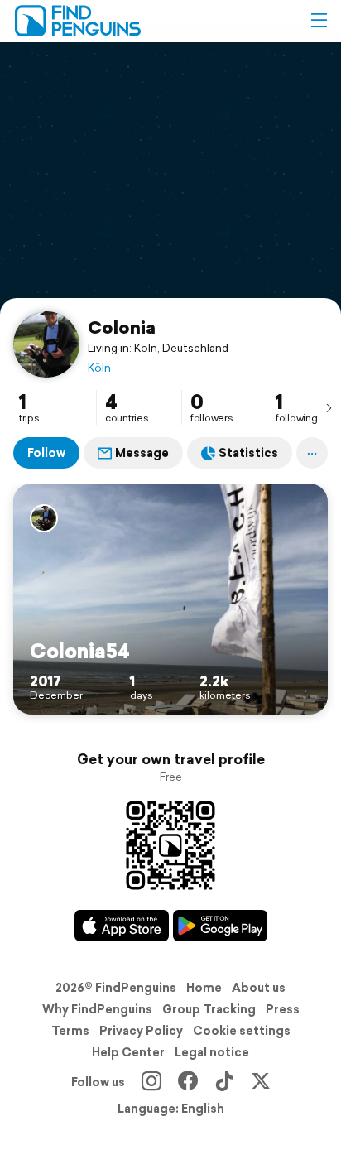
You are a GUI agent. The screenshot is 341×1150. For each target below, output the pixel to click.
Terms (70, 1030)
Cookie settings (242, 1030)
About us (259, 987)
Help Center (128, 1052)
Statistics (248, 453)
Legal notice (212, 1052)
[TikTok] (224, 1082)
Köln (99, 368)
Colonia (122, 327)
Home (204, 987)
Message (142, 453)
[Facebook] (188, 1082)
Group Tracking (209, 1009)
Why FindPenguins (97, 1009)
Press (283, 1009)
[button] (318, 20)
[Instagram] (151, 1082)
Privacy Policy (141, 1030)
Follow (46, 453)
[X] (261, 1082)
